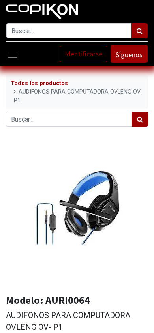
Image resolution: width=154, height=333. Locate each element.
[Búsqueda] (139, 30)
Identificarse (83, 53)
